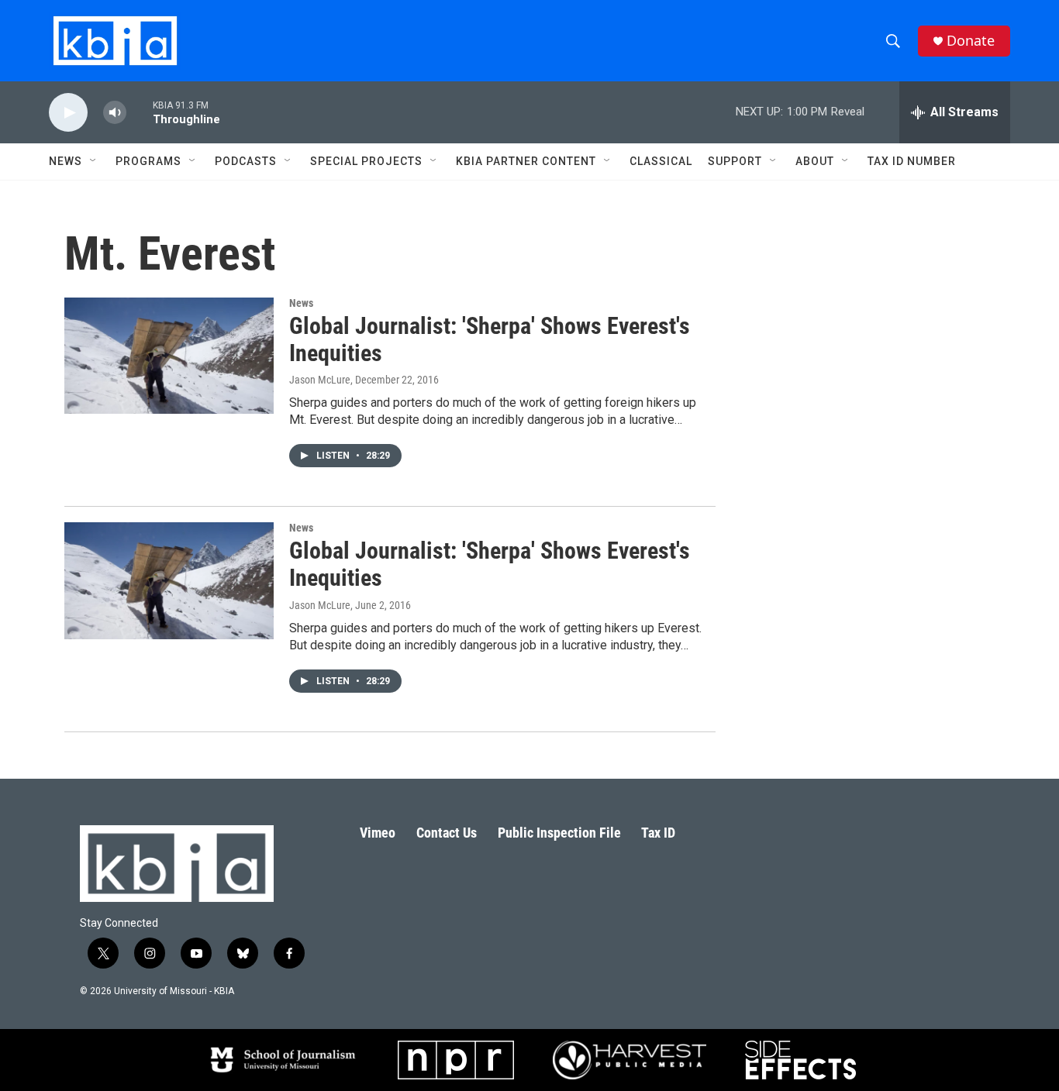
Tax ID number (912, 161)
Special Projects (366, 161)
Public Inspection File (559, 832)
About (814, 161)
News (301, 303)
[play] (68, 113)
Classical (661, 161)
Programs (148, 161)
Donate (971, 41)
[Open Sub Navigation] (94, 161)
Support (735, 161)
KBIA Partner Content (526, 161)
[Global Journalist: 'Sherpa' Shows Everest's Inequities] (169, 356)
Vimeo (377, 832)
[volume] (115, 112)
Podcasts (246, 161)
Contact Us (446, 832)
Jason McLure (319, 379)
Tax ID (658, 832)
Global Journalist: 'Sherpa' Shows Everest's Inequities (489, 339)
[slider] (139, 112)
